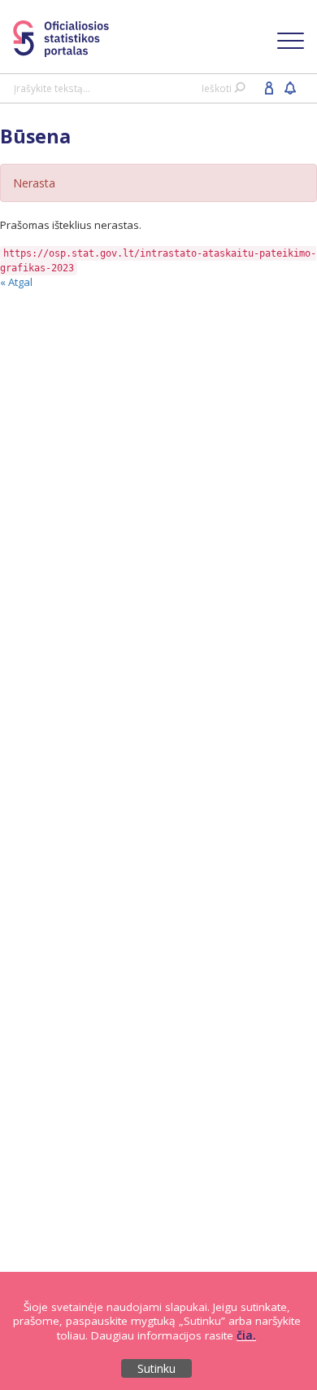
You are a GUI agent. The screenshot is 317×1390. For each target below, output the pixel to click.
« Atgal (16, 282)
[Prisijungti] (269, 87)
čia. (246, 1335)
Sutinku (156, 1368)
